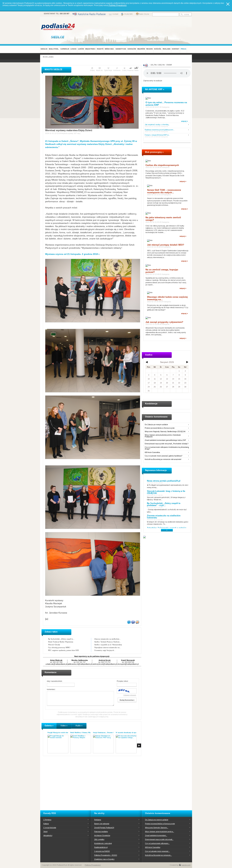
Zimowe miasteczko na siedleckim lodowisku (164, 516)
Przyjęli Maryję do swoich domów (59, 732)
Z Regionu (47, 820)
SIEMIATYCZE (121, 49)
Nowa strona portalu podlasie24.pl (163, 481)
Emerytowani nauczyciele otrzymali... (159, 839)
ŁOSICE (74, 49)
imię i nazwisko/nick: (54, 681)
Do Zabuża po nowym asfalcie (156, 424)
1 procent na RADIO (102, 851)
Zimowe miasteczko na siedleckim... (107, 639)
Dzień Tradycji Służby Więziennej (60, 642)
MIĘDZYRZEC (90, 49)
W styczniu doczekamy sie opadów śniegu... (131, 732)
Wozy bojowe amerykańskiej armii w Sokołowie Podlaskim (163, 436)
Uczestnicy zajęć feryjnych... (104, 650)
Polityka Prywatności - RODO (105, 855)
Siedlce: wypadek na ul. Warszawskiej (108, 645)
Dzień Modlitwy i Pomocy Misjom (81, 732)
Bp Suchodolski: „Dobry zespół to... (61, 639)
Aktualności (47, 835)
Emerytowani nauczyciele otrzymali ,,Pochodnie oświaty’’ (166, 444)
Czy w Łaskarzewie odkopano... (157, 843)
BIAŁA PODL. (54, 49)
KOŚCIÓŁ (157, 49)
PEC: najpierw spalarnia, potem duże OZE (63, 650)
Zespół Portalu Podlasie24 (104, 828)
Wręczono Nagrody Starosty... (156, 828)
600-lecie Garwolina (152, 452)
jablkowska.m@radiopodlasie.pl (80, 664)
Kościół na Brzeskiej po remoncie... (158, 855)
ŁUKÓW (81, 49)
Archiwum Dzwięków (102, 835)
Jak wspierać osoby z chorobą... (157, 124)
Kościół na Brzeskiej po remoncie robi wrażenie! (163, 459)
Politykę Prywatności (118, 5)
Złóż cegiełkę (99, 839)
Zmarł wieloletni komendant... (156, 835)
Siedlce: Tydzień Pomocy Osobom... (107, 642)
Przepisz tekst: (122, 681)
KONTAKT (175, 49)
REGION (149, 49)
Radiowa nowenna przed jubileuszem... (160, 130)
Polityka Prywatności (93, 865)
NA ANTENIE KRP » (154, 89)
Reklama (97, 820)
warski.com (186, 865)
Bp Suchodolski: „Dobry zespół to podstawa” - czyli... (163, 504)
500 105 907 (64, 14)
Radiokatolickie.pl (100, 847)
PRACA (183, 49)
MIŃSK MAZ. (109, 49)
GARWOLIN (64, 49)
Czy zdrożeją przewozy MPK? (59, 647)
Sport (45, 831)
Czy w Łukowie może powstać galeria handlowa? (163, 456)
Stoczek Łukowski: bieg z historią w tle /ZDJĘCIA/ (166, 492)
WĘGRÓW (141, 49)
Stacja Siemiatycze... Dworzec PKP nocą (106, 732)
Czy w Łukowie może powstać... (157, 851)
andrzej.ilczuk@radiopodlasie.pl (104, 664)
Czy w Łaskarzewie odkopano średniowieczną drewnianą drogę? (167, 448)
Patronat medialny (101, 831)
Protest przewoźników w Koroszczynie (160, 428)
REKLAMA (166, 49)
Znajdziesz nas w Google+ (104, 859)
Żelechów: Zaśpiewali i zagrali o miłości (166, 528)
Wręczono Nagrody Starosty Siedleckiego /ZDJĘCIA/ (165, 431)
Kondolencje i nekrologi (103, 843)
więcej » (184, 121)
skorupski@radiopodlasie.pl (128, 664)
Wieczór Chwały (54, 645)
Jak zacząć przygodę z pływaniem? (164, 322)
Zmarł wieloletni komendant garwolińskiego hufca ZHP (165, 440)
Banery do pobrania (101, 824)
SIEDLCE (44, 49)
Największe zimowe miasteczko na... (107, 647)
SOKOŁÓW (132, 49)
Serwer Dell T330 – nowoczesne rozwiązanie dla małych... (164, 191)
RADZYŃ (100, 49)
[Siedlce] (58, 36)
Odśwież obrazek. (129, 695)
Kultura (46, 824)
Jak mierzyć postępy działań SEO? (165, 244)
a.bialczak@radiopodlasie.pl (56, 664)
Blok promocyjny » (154, 152)
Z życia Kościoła (49, 828)
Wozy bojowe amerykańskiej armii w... (159, 831)
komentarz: (51, 689)
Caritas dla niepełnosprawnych (162, 165)
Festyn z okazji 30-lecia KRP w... (157, 135)
